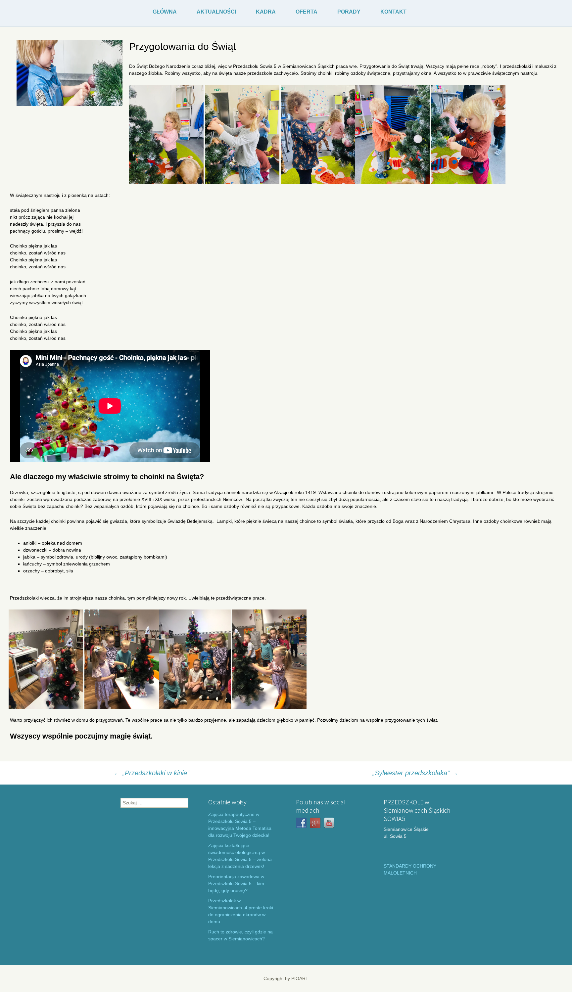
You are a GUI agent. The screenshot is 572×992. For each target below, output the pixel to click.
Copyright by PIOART (286, 978)
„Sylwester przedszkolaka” (415, 773)
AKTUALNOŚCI (216, 12)
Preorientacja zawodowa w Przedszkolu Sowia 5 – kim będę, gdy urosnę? (236, 883)
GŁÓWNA (165, 12)
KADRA (266, 12)
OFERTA (306, 12)
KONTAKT (393, 12)
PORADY (348, 12)
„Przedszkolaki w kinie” (151, 773)
